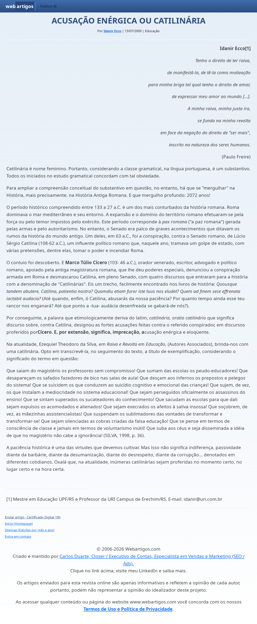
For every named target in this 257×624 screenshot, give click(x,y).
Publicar (46, 6)
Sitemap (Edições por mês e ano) (29, 530)
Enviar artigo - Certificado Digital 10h (33, 517)
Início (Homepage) (19, 523)
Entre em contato (18, 536)
